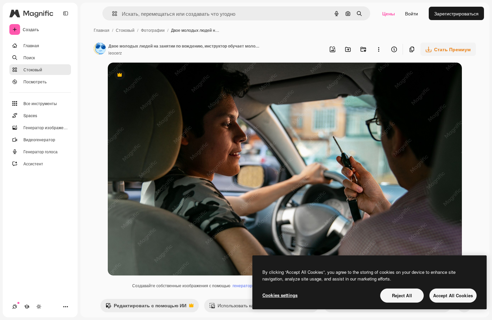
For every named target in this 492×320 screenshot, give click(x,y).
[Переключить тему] (38, 306)
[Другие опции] (378, 49)
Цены (388, 13)
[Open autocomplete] (112, 13)
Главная (101, 30)
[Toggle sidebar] (65, 13)
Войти (411, 13)
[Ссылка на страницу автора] (100, 49)
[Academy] (26, 306)
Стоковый (125, 30)
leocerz (115, 53)
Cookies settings (280, 295)
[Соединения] (14, 306)
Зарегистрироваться (456, 13)
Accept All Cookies (453, 295)
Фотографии (153, 30)
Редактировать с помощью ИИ (145, 307)
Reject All (402, 295)
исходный (152, 75)
